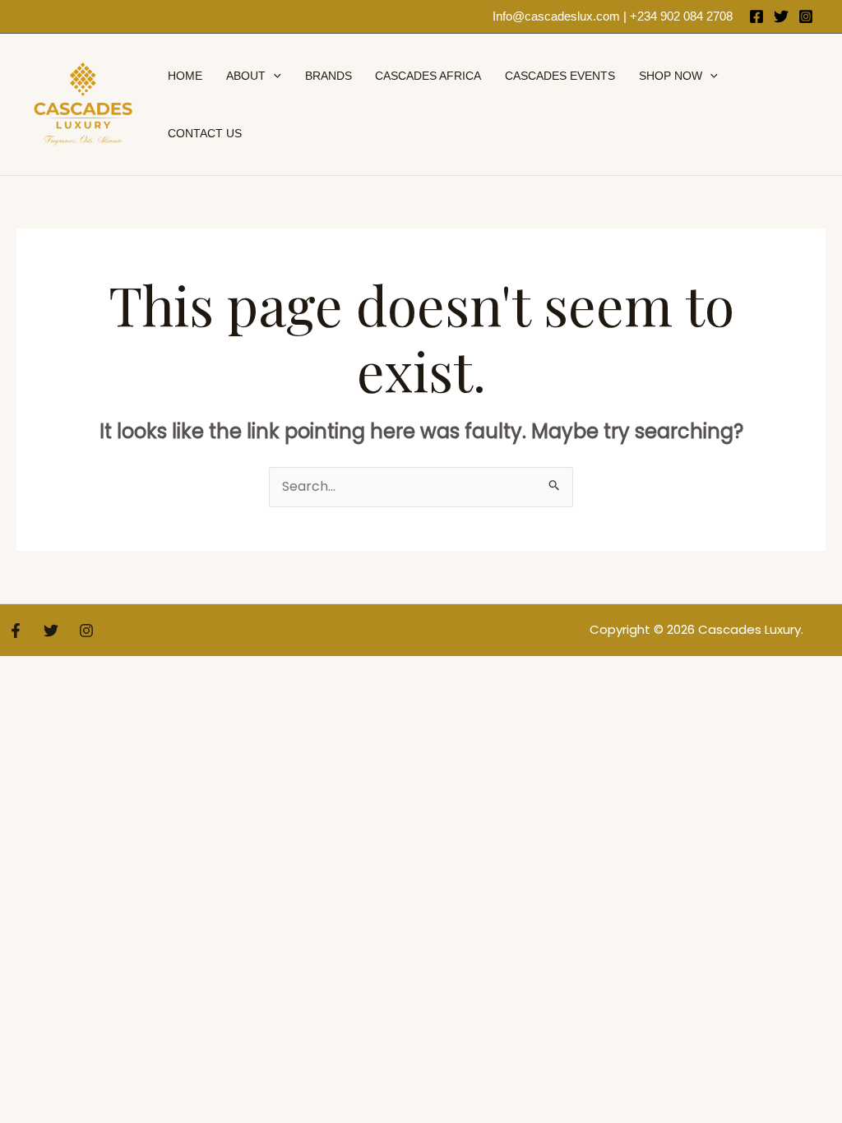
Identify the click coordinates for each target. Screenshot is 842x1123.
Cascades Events (560, 75)
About (246, 75)
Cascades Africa (428, 75)
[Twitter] (781, 16)
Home (185, 75)
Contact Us (205, 133)
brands (328, 75)
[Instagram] (805, 16)
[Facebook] (756, 16)
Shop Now (670, 75)
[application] (273, 75)
